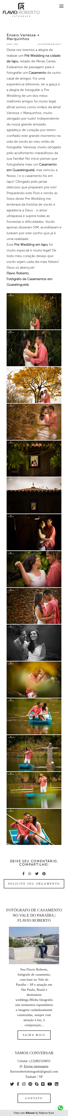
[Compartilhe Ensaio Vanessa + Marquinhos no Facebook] (23, 873)
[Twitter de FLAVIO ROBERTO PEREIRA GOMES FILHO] (12, 1084)
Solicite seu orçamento (34, 883)
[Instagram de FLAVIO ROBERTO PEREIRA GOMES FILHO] (24, 1084)
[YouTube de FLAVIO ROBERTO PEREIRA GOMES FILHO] (49, 1084)
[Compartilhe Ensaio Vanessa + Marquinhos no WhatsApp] (29, 873)
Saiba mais (34, 1034)
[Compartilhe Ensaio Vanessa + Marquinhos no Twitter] (37, 873)
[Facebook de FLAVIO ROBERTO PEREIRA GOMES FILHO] (18, 1084)
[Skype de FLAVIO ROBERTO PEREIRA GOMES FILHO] (36, 1084)
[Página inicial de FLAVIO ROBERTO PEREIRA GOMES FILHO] (20, 10)
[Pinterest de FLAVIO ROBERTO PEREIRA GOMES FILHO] (30, 1084)
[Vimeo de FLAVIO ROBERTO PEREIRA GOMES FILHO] (43, 1084)
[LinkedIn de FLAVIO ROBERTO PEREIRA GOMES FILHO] (56, 1084)
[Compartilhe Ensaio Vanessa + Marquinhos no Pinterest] (44, 873)
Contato (34, 1098)
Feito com (34, 1113)
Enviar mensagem (36, 1066)
